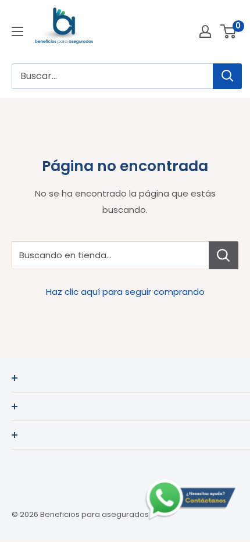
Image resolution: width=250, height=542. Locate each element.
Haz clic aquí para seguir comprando (125, 292)
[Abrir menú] (17, 31)
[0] (229, 31)
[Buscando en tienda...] (223, 255)
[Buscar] (227, 76)
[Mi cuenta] (205, 31)
